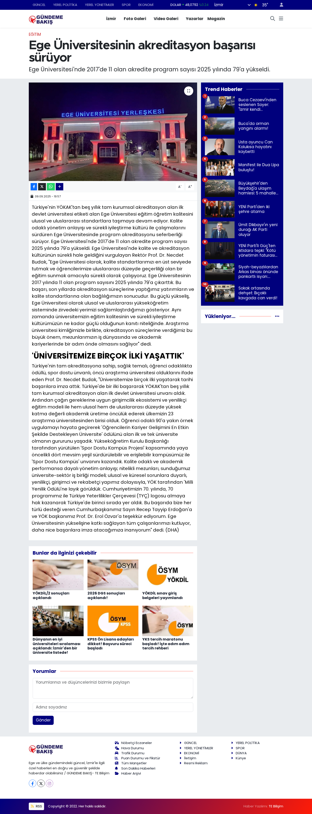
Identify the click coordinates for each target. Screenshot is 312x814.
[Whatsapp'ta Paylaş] (51, 187)
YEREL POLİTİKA (65, 4)
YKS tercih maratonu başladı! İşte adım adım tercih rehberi (165, 644)
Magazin (216, 18)
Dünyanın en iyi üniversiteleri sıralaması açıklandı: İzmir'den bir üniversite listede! (56, 646)
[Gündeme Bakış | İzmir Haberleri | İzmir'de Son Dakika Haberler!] (46, 18)
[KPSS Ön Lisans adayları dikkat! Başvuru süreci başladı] (112, 620)
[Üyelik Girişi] (279, 5)
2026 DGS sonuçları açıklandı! (106, 595)
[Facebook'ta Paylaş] (34, 187)
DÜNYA (241, 753)
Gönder (43, 720)
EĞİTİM (35, 34)
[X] (41, 783)
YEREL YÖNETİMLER (99, 4)
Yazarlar (195, 18)
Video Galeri (166, 18)
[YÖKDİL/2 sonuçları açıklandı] (58, 574)
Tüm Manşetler (134, 763)
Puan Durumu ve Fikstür (140, 758)
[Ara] (272, 19)
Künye (241, 758)
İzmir (111, 18)
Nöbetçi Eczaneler (136, 742)
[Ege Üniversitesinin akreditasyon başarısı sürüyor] (113, 132)
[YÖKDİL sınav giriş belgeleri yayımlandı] (167, 574)
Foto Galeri (135, 18)
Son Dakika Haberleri (138, 768)
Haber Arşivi (131, 773)
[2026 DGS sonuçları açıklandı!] (112, 574)
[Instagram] (49, 783)
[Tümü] (277, 316)
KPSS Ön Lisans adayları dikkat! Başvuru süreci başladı (110, 644)
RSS (38, 806)
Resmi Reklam (196, 763)
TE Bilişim (276, 806)
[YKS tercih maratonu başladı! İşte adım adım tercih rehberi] (167, 620)
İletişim (190, 758)
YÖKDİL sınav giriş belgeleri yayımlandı (162, 595)
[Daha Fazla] (59, 187)
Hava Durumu (132, 748)
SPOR (126, 4)
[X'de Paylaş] (42, 187)
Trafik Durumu (132, 753)
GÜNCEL (39, 4)
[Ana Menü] (281, 19)
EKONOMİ (145, 4)
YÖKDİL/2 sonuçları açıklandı (51, 595)
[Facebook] (32, 783)
